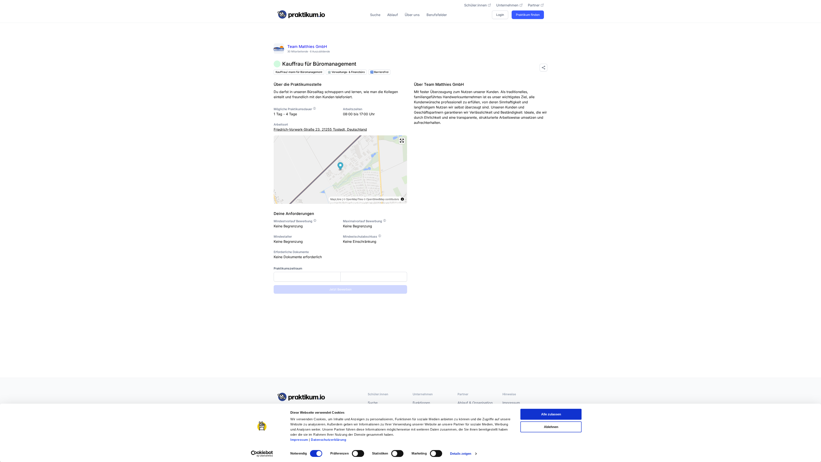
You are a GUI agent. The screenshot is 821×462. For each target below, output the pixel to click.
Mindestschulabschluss (360, 236)
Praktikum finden (528, 14)
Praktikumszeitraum (288, 268)
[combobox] (340, 277)
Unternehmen (507, 5)
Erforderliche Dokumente (291, 252)
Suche (375, 15)
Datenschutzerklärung (328, 439)
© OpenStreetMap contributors (381, 199)
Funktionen (421, 403)
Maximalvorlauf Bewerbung (363, 221)
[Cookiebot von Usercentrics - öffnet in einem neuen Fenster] (262, 453)
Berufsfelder (437, 15)
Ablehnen (551, 427)
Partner (534, 5)
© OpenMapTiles (353, 199)
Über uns (412, 15)
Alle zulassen (551, 414)
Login (500, 14)
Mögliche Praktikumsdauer (293, 109)
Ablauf (392, 15)
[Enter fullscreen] (402, 141)
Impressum (299, 439)
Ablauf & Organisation (475, 403)
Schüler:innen (475, 5)
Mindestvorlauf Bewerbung (293, 221)
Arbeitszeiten (352, 109)
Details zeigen (460, 453)
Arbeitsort (281, 124)
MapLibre (335, 199)
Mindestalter (283, 236)
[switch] (358, 453)
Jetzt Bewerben (340, 289)
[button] (340, 166)
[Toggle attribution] (402, 199)
